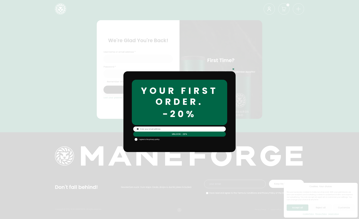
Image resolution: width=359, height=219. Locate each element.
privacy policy (154, 139)
